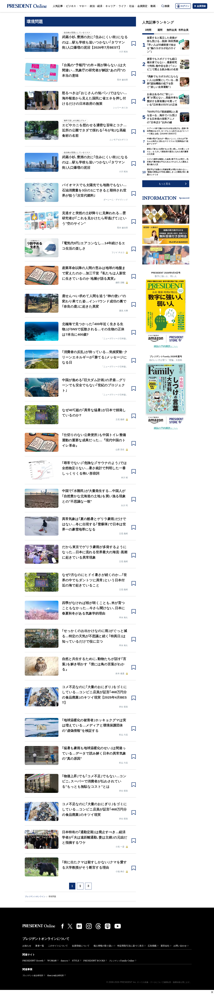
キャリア (110, 6)
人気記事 (58, 6)
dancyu (64, 961)
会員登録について (80, 945)
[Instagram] (89, 926)
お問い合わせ (180, 945)
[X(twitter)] (70, 926)
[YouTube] (118, 926)
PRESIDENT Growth (32, 961)
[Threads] (98, 926)
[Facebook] (62, 926)
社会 (131, 6)
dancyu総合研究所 (55, 975)
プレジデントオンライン (35, 896)
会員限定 (142, 6)
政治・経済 (96, 6)
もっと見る (164, 183)
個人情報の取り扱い (103, 945)
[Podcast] (107, 926)
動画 (153, 6)
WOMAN (52, 961)
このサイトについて (58, 945)
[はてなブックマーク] (79, 926)
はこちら (166, 346)
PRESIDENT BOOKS (94, 961)
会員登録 (201, 6)
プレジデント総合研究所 (32, 975)
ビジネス (71, 6)
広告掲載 (152, 945)
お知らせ (26, 945)
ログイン (185, 6)
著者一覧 (39, 945)
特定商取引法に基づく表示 (130, 945)
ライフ (122, 6)
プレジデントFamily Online (121, 961)
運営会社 (165, 945)
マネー (83, 6)
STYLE (75, 961)
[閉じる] (212, 992)
